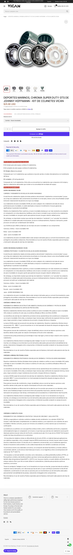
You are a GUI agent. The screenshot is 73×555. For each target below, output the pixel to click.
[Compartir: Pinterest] (18, 141)
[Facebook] (5, 1)
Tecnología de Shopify (32, 546)
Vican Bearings (8, 114)
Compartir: (6, 141)
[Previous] (7, 51)
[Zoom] (66, 21)
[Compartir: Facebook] (12, 141)
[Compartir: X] (15, 141)
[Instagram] (7, 1)
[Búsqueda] (67, 11)
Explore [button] (6, 517)
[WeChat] (10, 1)
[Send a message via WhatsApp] (70, 545)
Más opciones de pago (37, 137)
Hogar (5, 16)
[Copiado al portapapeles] (20, 141)
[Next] (66, 51)
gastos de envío (8, 106)
